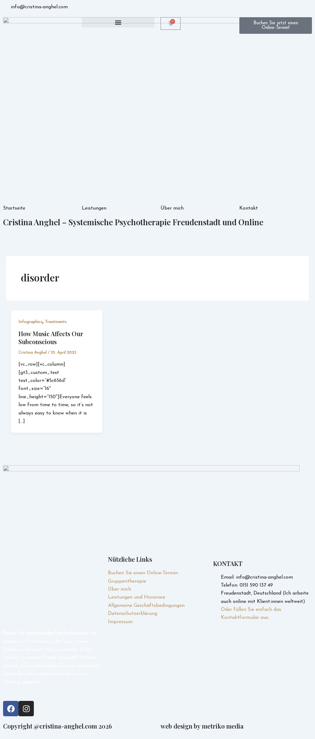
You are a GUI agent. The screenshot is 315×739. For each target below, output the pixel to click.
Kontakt (248, 208)
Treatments (56, 322)
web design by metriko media (202, 726)
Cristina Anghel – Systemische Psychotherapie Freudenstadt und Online (133, 222)
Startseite (14, 208)
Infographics (30, 322)
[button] (118, 22)
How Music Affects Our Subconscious (50, 337)
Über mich (172, 208)
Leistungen (94, 208)
